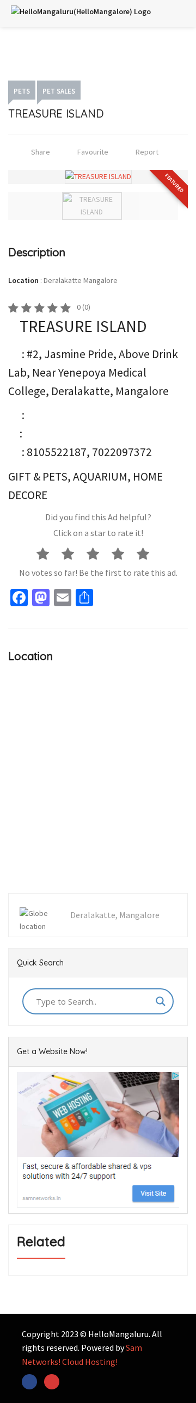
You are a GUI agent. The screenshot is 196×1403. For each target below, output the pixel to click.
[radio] (48, 553)
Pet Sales (58, 91)
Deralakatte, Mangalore (115, 914)
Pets (22, 91)
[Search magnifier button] (160, 1001)
